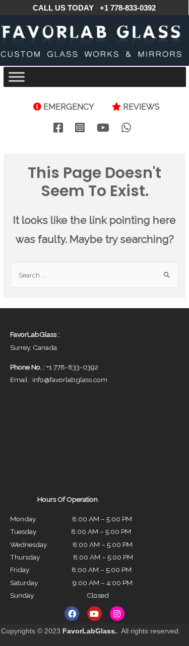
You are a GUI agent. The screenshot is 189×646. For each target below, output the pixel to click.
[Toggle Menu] (17, 76)
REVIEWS (141, 107)
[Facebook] (72, 613)
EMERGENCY (68, 107)
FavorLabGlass (88, 631)
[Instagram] (117, 613)
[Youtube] (94, 613)
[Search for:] (94, 275)
